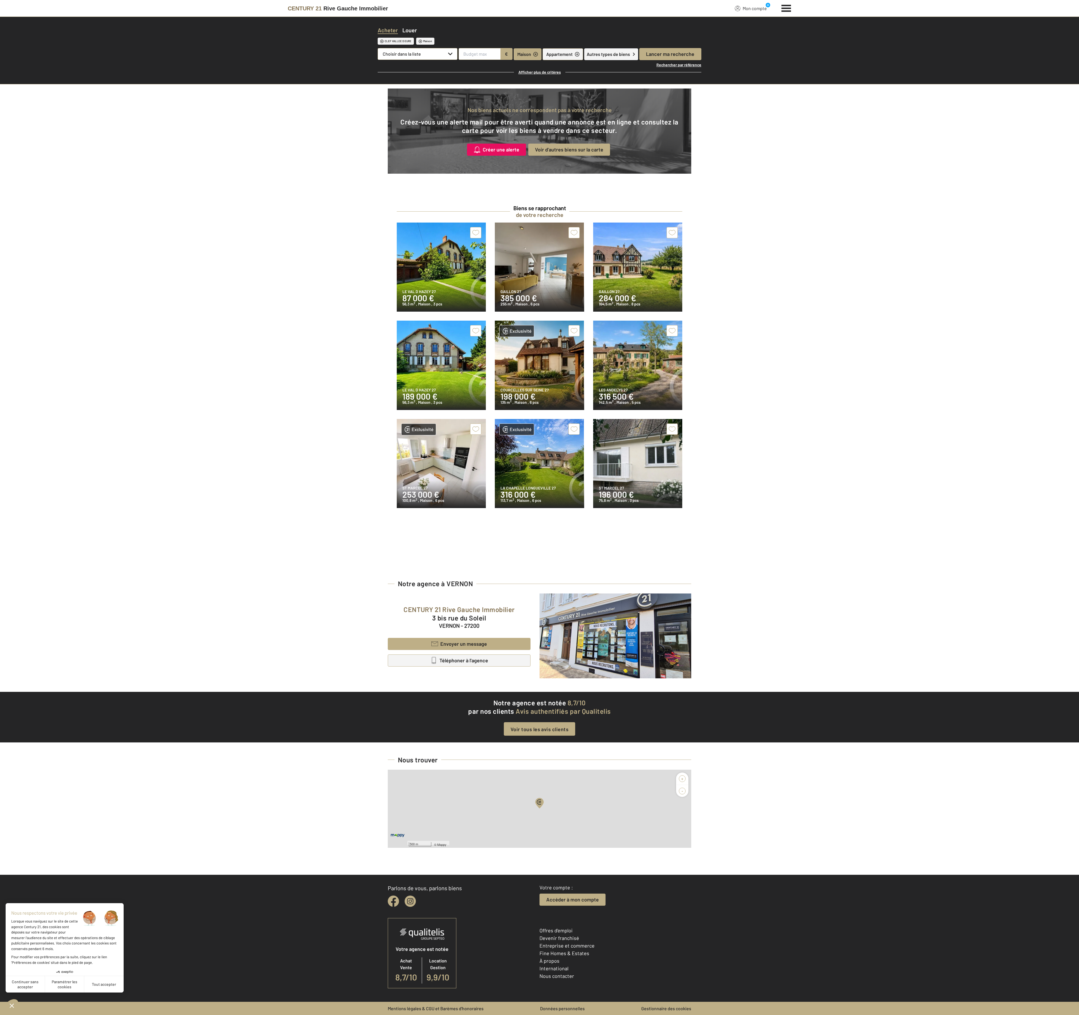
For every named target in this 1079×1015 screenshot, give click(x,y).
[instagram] (410, 901)
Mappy (441, 844)
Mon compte (755, 8)
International (554, 968)
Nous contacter (557, 976)
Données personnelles (562, 1008)
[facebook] (393, 901)
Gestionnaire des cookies (666, 1008)
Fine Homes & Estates (564, 953)
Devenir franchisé (559, 938)
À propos (549, 961)
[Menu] (786, 7)
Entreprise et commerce (567, 945)
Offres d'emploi (556, 930)
